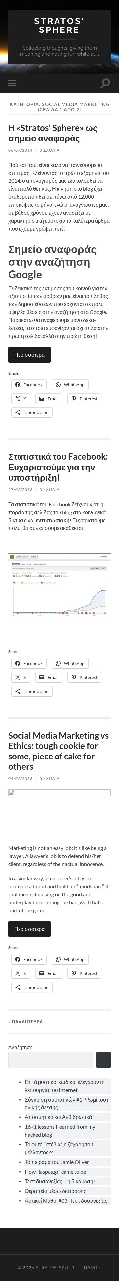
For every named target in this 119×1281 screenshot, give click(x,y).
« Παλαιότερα (25, 1021)
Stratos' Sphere (59, 25)
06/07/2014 (20, 150)
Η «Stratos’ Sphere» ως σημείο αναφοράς (53, 133)
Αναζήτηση (20, 1047)
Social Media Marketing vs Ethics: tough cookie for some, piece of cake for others (58, 751)
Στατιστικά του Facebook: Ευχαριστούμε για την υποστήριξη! (58, 467)
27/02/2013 (20, 489)
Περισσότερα (29, 354)
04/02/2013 (20, 778)
